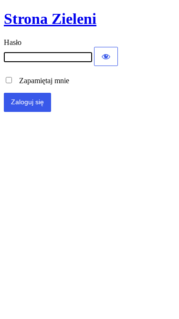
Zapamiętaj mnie (41, 81)
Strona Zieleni (50, 18)
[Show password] (106, 56)
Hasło (12, 42)
